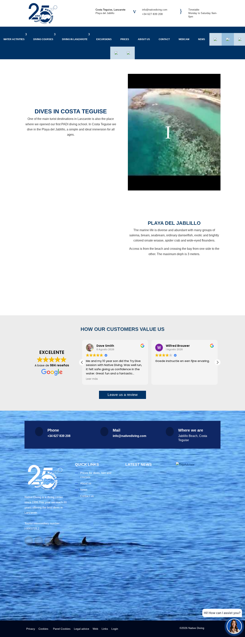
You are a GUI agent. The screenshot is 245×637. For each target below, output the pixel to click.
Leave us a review (123, 395)
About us (144, 39)
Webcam (184, 39)
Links (105, 628)
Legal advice (81, 628)
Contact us (87, 496)
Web (95, 628)
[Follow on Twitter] (58, 540)
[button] (217, 362)
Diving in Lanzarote (74, 39)
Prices (124, 39)
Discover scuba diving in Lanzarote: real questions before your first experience (147, 511)
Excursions (104, 39)
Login (114, 628)
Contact (164, 39)
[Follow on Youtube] (48, 540)
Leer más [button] (92, 379)
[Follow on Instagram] (38, 540)
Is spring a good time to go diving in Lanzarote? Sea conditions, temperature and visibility (146, 579)
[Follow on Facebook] (28, 540)
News (201, 39)
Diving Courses (43, 39)
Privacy (30, 628)
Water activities (13, 39)
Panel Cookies (61, 628)
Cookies (43, 628)
